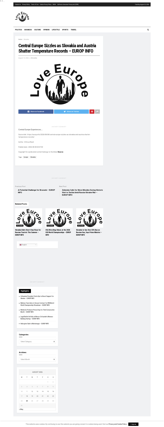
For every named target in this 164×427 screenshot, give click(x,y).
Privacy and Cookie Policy (118, 424)
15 (48, 391)
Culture (37, 30)
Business (28, 30)
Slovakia (26, 39)
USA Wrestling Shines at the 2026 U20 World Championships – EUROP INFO (58, 232)
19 (32, 396)
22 (48, 396)
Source (60, 152)
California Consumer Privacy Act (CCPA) (68, 4)
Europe (26, 157)
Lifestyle (56, 30)
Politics (18, 30)
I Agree (133, 424)
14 (42, 391)
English (24, 244)
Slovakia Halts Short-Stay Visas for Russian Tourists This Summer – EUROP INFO (28, 232)
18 (27, 396)
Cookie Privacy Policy (45, 4)
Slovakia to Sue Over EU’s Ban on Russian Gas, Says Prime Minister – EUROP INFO (89, 232)
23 (53, 396)
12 (32, 391)
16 (53, 391)
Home (20, 39)
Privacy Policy (26, 4)
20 (37, 396)
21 (42, 396)
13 (37, 391)
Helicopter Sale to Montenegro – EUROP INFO (35, 324)
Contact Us (18, 4)
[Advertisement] (95, 16)
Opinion (46, 30)
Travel (73, 30)
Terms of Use (34, 4)
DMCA (54, 4)
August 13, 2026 (23, 58)
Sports (65, 30)
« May (21, 409)
